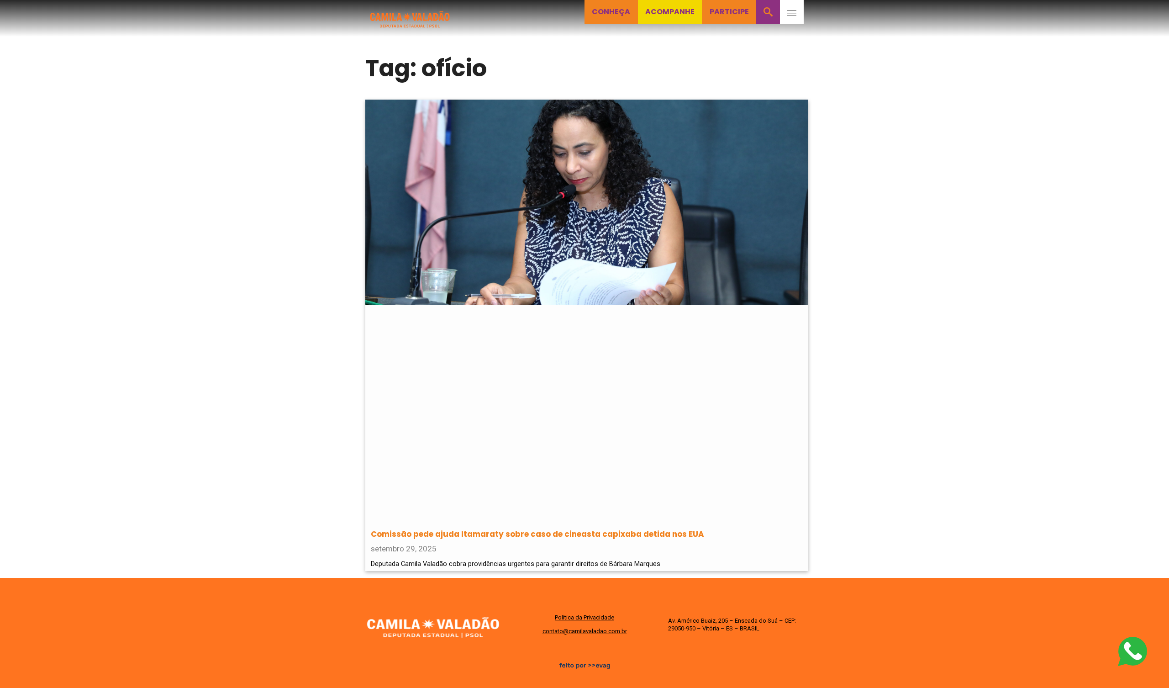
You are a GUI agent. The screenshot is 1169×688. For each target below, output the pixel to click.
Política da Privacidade (584, 617)
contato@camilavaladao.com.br (584, 631)
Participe (729, 11)
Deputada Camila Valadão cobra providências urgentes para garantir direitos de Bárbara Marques (515, 564)
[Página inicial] (410, 14)
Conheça (611, 11)
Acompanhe (670, 11)
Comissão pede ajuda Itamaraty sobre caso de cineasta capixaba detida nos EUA (537, 534)
